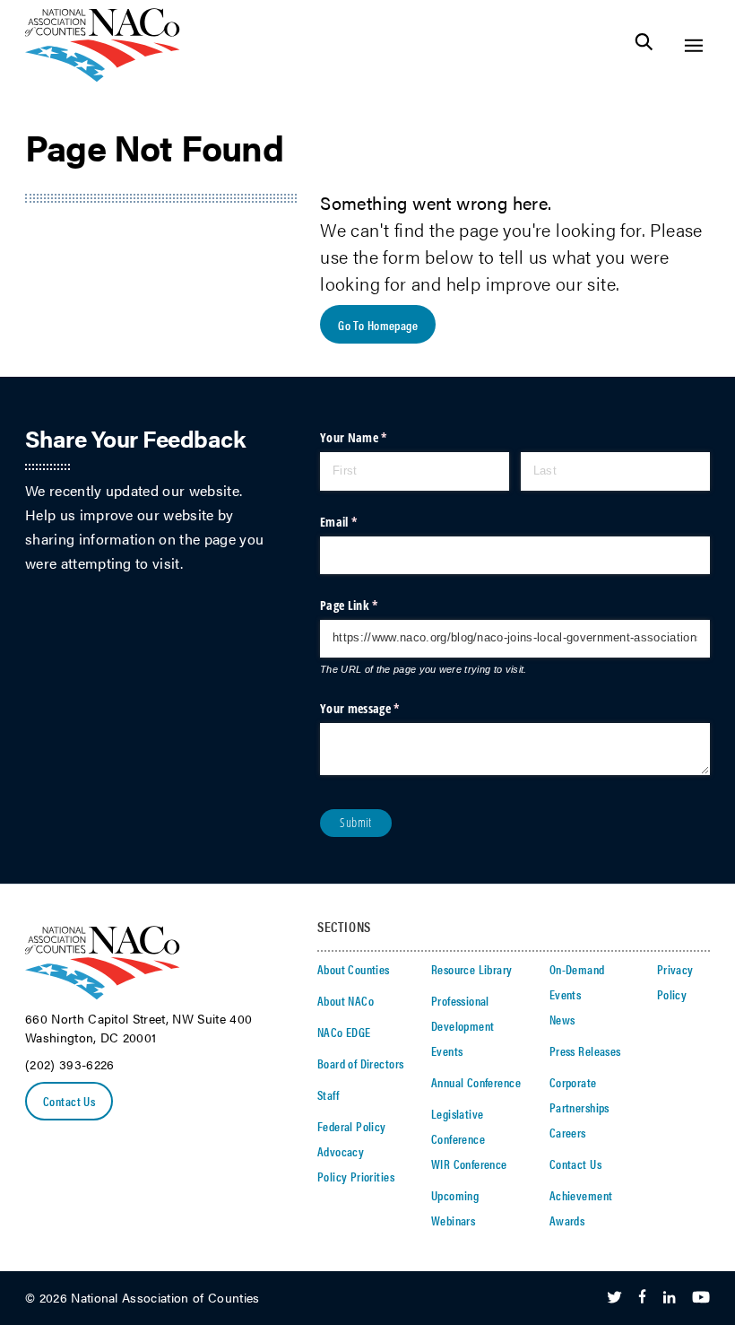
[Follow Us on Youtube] (701, 1298)
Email (361, 521)
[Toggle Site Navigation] (693, 45)
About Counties (353, 969)
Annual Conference (476, 1082)
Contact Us (69, 1101)
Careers (567, 1132)
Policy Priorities (355, 1176)
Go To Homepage (378, 325)
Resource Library (472, 969)
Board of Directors (360, 1063)
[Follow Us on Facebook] (642, 1298)
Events (447, 1050)
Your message (382, 708)
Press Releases (585, 1050)
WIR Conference (469, 1163)
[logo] (102, 76)
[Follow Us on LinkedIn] (669, 1298)
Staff (328, 1094)
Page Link (371, 605)
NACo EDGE (344, 1032)
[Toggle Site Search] (644, 45)
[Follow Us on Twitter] (614, 1298)
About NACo (345, 1000)
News (562, 1019)
